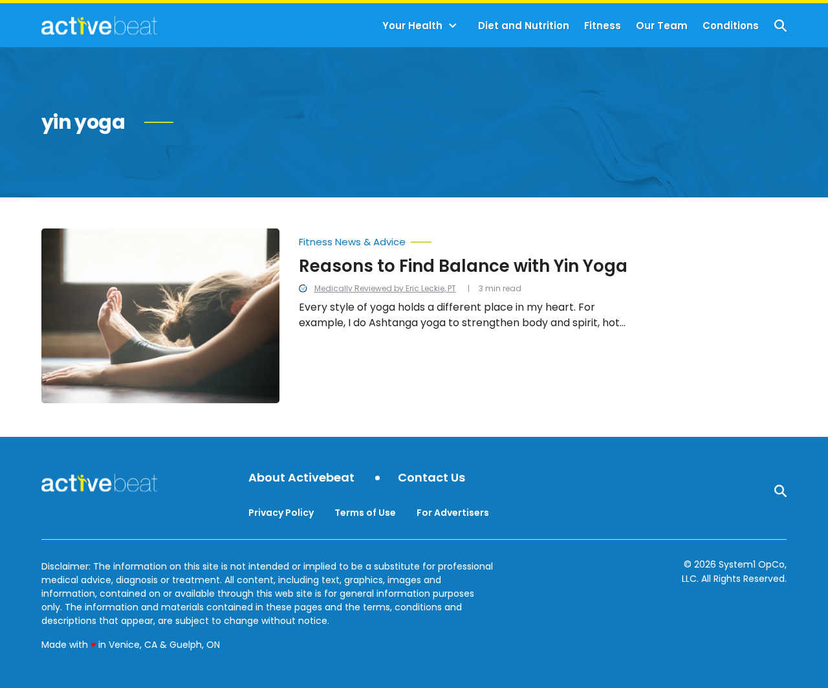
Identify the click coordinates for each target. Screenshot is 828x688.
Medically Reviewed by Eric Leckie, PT (385, 288)
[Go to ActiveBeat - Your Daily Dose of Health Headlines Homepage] (99, 25)
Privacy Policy (281, 512)
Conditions (731, 25)
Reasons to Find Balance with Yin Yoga (463, 266)
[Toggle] (452, 26)
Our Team (662, 25)
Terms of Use (365, 512)
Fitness (602, 25)
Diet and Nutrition (523, 25)
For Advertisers (453, 512)
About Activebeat (301, 478)
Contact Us (431, 478)
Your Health (412, 25)
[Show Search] (780, 25)
